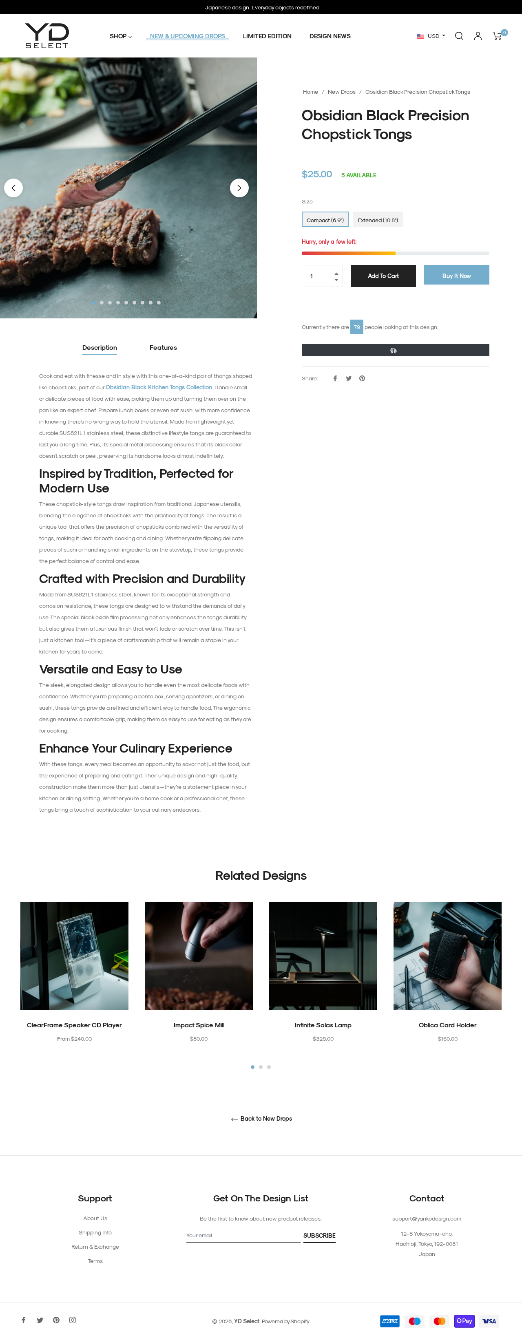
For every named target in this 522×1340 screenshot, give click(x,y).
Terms (95, 1260)
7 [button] (142, 303)
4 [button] (118, 303)
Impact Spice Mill (199, 1025)
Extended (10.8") (378, 219)
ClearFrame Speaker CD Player (74, 1025)
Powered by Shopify (286, 1321)
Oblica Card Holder (448, 1025)
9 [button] (159, 303)
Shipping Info (95, 1232)
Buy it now (456, 275)
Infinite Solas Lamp (323, 1025)
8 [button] (151, 303)
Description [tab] (99, 347)
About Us (95, 1217)
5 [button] (126, 303)
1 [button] (93, 303)
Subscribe (319, 1235)
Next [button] (239, 188)
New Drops (342, 91)
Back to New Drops (265, 1118)
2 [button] (102, 303)
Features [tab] (163, 347)
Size (307, 201)
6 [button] (134, 303)
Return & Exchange (95, 1246)
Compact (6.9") (325, 219)
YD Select (246, 1321)
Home (310, 91)
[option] (74, 986)
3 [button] (110, 303)
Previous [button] (13, 188)
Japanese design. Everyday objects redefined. (263, 7)
